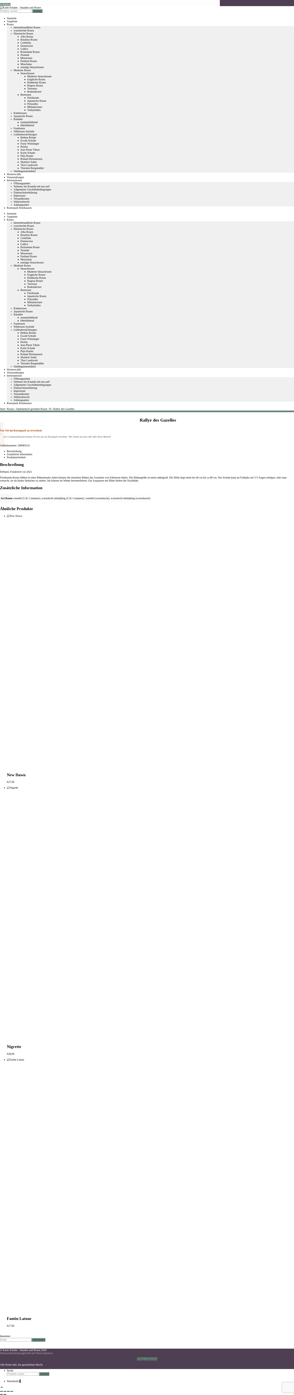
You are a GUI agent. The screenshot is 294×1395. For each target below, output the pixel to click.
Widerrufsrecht (21, 201)
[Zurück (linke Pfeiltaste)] (1, 1394)
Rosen (10, 24)
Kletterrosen (20, 113)
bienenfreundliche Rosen (27, 27)
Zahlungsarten (21, 204)
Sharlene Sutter (28, 162)
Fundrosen (19, 128)
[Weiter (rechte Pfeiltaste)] (4, 1394)
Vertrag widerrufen (147, 1358)
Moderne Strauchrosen (39, 76)
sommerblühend (29, 122)
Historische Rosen (23, 33)
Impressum (19, 195)
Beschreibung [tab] (14, 451)
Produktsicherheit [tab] (16, 457)
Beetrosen (25, 94)
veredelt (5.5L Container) (26, 498)
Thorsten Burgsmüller (32, 168)
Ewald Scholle (28, 140)
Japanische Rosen (36, 100)
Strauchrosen (27, 73)
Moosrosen (26, 58)
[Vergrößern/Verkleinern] (1, 1391)
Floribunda (33, 97)
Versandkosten (21, 198)
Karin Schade (27, 152)
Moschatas (26, 64)
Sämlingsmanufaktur (25, 171)
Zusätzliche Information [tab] (19, 454)
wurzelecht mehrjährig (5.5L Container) (63, 498)
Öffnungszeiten (22, 183)
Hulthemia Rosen (36, 82)
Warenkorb (14, 1381)
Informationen (14, 180)
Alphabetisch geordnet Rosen (31, 408)
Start (2, 408)
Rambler (18, 119)
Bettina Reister (28, 137)
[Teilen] (8, 1391)
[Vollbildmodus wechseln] (4, 1391)
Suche (10, 1370)
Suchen (37, 11)
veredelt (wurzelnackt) (97, 498)
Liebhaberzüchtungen (25, 134)
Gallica (24, 48)
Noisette (24, 55)
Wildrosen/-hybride (24, 131)
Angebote (12, 21)
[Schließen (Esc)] (11, 1391)
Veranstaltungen (15, 177)
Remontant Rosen (30, 51)
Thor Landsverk (29, 165)
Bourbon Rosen (28, 39)
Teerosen (32, 88)
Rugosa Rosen (35, 85)
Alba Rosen (26, 36)
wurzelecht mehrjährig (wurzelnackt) (130, 498)
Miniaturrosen (34, 106)
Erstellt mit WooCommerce (38, 1353)
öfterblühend (27, 125)
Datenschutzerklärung (25, 192)
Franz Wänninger (29, 143)
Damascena (26, 45)
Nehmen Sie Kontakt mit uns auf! (32, 186)
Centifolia (25, 42)
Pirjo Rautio (26, 155)
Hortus (24, 146)
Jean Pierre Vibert (29, 149)
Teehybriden (34, 110)
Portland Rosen (28, 61)
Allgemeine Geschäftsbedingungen (32, 189)
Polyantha (32, 103)
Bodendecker (34, 91)
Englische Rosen (36, 79)
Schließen (5, 4)
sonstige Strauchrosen (32, 67)
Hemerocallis (14, 174)
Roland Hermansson (31, 158)
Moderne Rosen (22, 70)
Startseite (12, 18)
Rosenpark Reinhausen (19, 207)
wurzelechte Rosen (24, 30)
